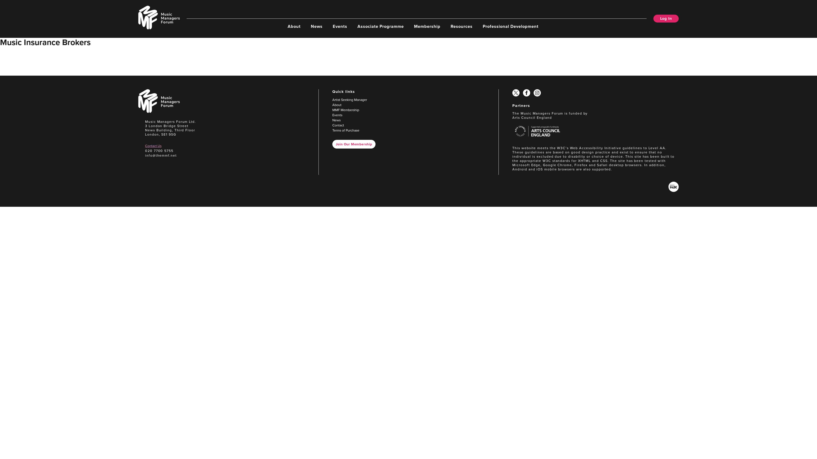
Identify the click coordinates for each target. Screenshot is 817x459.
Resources (462, 26)
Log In (666, 18)
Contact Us (153, 145)
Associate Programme (380, 26)
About (294, 26)
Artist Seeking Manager (349, 99)
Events (340, 26)
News (317, 26)
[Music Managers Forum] (159, 111)
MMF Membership (345, 110)
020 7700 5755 (159, 150)
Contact (338, 125)
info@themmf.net (161, 155)
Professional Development (510, 26)
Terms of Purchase (345, 130)
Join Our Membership (354, 144)
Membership (427, 26)
